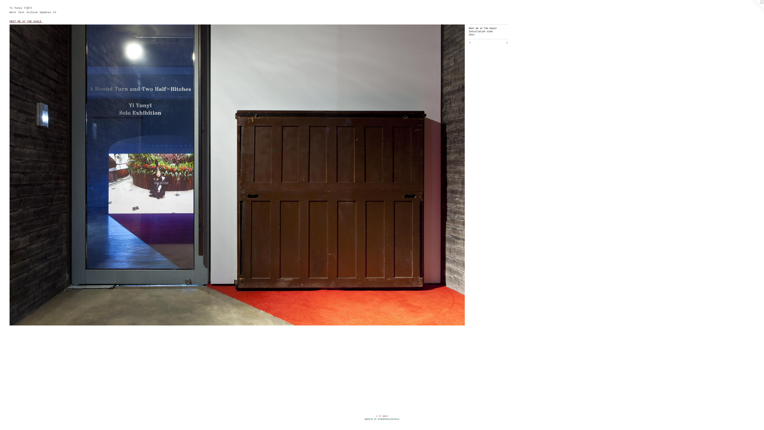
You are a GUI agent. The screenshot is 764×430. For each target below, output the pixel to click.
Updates (45, 12)
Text (21, 12)
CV (54, 12)
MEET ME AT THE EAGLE (26, 21)
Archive (32, 12)
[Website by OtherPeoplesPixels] (756, 8)
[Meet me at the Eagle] (237, 174)
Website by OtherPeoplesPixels (382, 419)
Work (13, 12)
